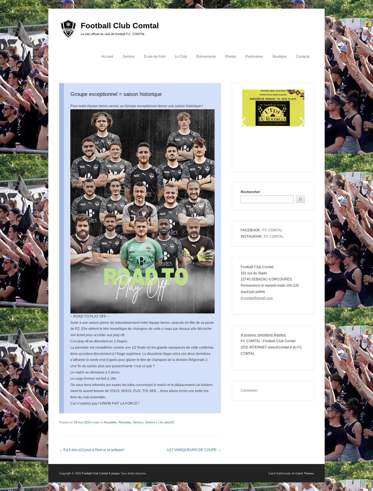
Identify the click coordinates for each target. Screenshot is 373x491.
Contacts (303, 56)
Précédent (244, 122)
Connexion (249, 390)
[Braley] (273, 103)
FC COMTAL (272, 230)
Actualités (110, 422)
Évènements (206, 56)
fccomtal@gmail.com (257, 298)
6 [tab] (278, 148)
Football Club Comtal (120, 25)
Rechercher (250, 192)
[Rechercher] (300, 199)
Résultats (125, 422)
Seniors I (151, 422)
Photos (230, 56)
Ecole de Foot (154, 56)
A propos (114, 473)
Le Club (181, 56)
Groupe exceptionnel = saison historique (116, 94)
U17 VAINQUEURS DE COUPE (194, 450)
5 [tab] (273, 148)
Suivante (301, 122)
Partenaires (254, 56)
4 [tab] (268, 148)
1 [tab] (251, 148)
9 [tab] (295, 148)
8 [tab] (289, 148)
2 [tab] (257, 148)
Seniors (128, 56)
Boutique (279, 56)
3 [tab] (262, 148)
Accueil (107, 56)
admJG (169, 422)
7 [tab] (284, 148)
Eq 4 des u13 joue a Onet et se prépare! (91, 450)
